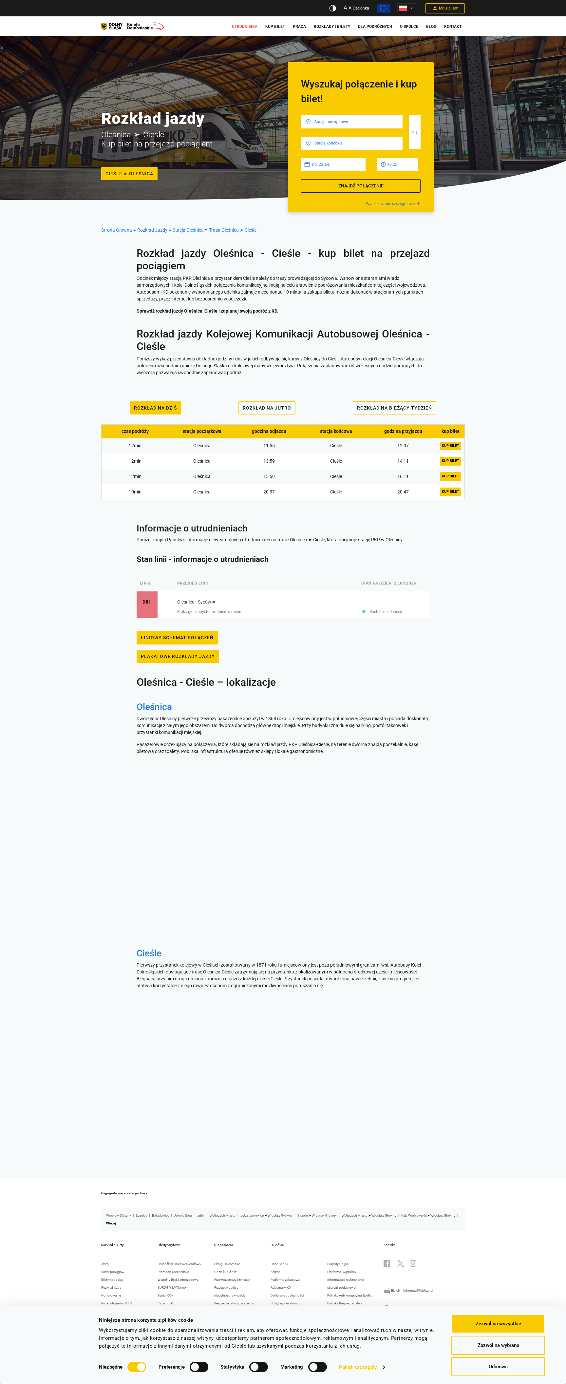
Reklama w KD (281, 1287)
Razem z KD (166, 1303)
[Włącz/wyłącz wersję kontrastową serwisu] (332, 8)
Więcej (111, 1223)
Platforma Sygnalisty (341, 1272)
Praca (299, 26)
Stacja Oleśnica (188, 230)
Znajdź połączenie (361, 185)
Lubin (201, 1215)
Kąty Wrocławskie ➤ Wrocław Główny (428, 1215)
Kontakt (453, 26)
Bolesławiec (160, 1215)
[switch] (199, 1367)
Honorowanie (111, 1295)
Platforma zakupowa (285, 1279)
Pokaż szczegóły (358, 1367)
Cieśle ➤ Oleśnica (129, 173)
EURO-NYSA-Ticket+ (172, 1287)
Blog (431, 26)
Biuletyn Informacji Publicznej (411, 1290)
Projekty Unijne (338, 1264)
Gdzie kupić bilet (225, 1272)
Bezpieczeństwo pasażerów (234, 1303)
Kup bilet (275, 26)
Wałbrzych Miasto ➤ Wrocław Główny (369, 1215)
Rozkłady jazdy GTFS (116, 1303)
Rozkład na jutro (267, 408)
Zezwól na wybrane (498, 1345)
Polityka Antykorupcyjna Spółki (349, 1295)
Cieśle (149, 953)
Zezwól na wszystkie (498, 1324)
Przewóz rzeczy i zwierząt (232, 1279)
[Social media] (387, 1263)
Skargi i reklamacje (227, 1264)
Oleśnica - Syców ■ (196, 602)
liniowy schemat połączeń (177, 637)
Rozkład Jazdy (152, 230)
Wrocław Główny (118, 1215)
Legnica (141, 1215)
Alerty (105, 1264)
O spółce (409, 26)
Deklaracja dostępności (287, 1295)
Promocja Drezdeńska (173, 1272)
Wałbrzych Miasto (223, 1215)
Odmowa (498, 1367)
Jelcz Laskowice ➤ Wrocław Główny (266, 1215)
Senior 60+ (165, 1295)
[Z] (352, 121)
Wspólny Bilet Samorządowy (178, 1279)
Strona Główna (116, 230)
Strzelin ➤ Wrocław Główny (317, 1215)
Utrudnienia (244, 26)
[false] (415, 132)
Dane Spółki (279, 1264)
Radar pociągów (112, 1272)
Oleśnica (154, 707)
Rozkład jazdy (111, 1287)
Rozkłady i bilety (332, 26)
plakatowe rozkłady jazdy (178, 656)
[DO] (352, 143)
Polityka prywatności (285, 1303)
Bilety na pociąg (112, 1279)
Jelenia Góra (183, 1215)
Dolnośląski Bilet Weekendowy (179, 1264)
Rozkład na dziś (155, 408)
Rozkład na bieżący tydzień (394, 408)
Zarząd (275, 1272)
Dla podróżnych (375, 26)
